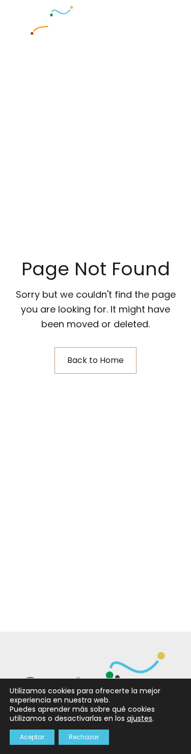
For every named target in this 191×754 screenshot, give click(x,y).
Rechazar (84, 737)
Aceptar (32, 737)
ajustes (139, 718)
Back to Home (95, 360)
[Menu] (151, 18)
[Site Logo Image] (45, 20)
